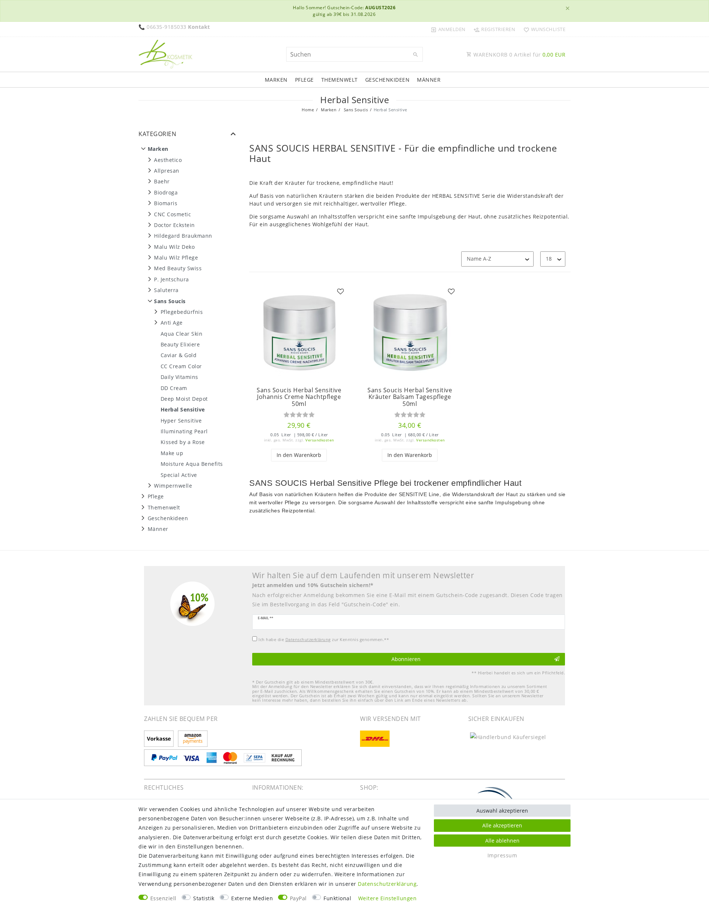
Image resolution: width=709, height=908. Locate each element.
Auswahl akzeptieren (502, 810)
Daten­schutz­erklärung (387, 883)
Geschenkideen (387, 79)
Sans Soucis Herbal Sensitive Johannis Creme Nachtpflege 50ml (299, 397)
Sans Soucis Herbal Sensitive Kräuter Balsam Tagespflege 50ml (409, 397)
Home (308, 109)
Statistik (204, 898)
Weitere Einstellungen (387, 898)
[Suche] (415, 54)
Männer (429, 79)
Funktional (337, 898)
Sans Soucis (355, 109)
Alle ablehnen (502, 840)
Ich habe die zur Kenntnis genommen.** (323, 639)
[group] (299, 332)
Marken (276, 79)
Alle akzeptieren (502, 825)
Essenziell (163, 898)
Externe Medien (252, 898)
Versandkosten (319, 440)
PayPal (298, 898)
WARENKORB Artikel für (519, 54)
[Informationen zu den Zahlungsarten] (160, 739)
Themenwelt (339, 79)
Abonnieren (406, 659)
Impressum (502, 855)
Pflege (304, 79)
